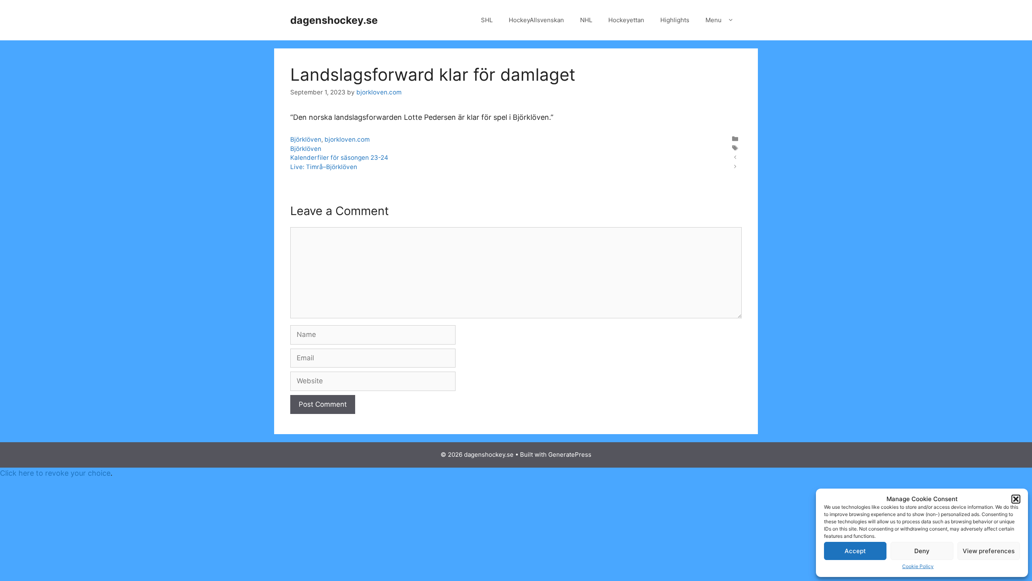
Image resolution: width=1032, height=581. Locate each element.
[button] (1016, 499)
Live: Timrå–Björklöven (323, 167)
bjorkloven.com (347, 139)
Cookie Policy (918, 566)
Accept (855, 551)
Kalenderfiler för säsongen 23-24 (339, 157)
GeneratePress (569, 454)
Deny (922, 551)
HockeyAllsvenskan (536, 20)
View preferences (989, 551)
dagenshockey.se (334, 20)
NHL (586, 20)
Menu (713, 20)
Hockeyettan (626, 20)
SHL (487, 20)
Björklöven (305, 139)
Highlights (674, 20)
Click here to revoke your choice (55, 473)
